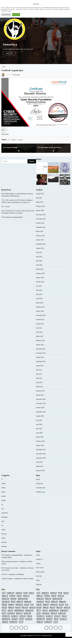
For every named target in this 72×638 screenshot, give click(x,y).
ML (4, 610)
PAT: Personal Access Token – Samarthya (13, 568)
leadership (4, 517)
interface (19, 604)
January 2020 (40, 445)
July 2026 (39, 198)
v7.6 (20, 621)
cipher (5, 595)
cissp (19, 595)
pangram (29, 610)
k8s (4, 607)
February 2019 (40, 470)
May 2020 (39, 428)
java (2, 508)
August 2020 (40, 416)
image (11, 604)
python (3, 538)
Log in (38, 479)
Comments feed (40, 487)
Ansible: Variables (28, 578)
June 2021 (39, 374)
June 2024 (39, 256)
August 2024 (40, 248)
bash (31, 593)
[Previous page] (2, 128)
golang (3, 500)
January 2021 (40, 395)
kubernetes (4, 513)
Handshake (20, 574)
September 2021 (41, 361)
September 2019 (41, 458)
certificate (13, 139)
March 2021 (39, 386)
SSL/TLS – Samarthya (8, 574)
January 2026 (40, 210)
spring (15, 619)
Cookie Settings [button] (6, 14)
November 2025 (41, 219)
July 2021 (39, 370)
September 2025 (41, 227)
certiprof (20, 139)
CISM (12, 595)
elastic (13, 598)
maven (32, 607)
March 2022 (39, 336)
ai (1, 479)
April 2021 (39, 382)
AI (4, 593)
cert (8, 139)
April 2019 (39, 462)
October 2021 (40, 357)
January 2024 (40, 277)
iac (2, 504)
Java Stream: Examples (10, 147)
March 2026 (39, 202)
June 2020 (39, 424)
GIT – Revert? (5, 206)
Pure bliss (39, 576)
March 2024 (39, 269)
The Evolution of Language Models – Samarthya (15, 555)
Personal (3, 534)
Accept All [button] (16, 14)
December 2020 (40, 399)
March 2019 (39, 466)
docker (3, 487)
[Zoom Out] (2, 132)
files (13, 601)
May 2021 (39, 378)
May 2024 (39, 261)
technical (4, 542)
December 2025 (40, 214)
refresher (6, 616)
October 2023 (40, 282)
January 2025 (40, 240)
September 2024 (41, 244)
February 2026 (40, 206)
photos (19, 613)
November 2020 (41, 403)
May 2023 (39, 294)
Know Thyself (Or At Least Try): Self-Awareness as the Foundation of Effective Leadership (17, 212)
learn (2, 521)
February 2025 (40, 235)
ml (2, 525)
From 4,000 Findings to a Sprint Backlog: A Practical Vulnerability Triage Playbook (17, 195)
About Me (9, 53)
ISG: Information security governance (49, 147)
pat (4, 613)
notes (10, 610)
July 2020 (39, 420)
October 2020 (40, 407)
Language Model (6, 557)
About (38, 555)
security (14, 616)
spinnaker (6, 619)
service (22, 616)
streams (28, 619)
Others (4, 66)
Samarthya (10, 44)
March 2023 (39, 303)
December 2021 (40, 349)
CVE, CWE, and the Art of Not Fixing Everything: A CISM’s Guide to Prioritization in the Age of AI (17, 201)
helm (4, 604)
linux (25, 607)
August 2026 (40, 193)
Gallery (38, 563)
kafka (11, 607)
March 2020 (39, 437)
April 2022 (39, 332)
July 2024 (39, 252)
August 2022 (40, 323)
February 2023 (40, 307)
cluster (26, 595)
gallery (3, 492)
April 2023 (39, 298)
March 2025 (39, 231)
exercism (5, 601)
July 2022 (39, 328)
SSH (21, 619)
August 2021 (40, 365)
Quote (38, 580)
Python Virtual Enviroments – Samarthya (13, 561)
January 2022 (40, 344)
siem (29, 616)
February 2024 (40, 273)
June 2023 (39, 290)
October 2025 (40, 223)
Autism (18, 593)
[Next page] (5, 128)
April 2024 (39, 265)
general (3, 496)
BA (25, 593)
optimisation (19, 610)
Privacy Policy (40, 572)
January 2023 (40, 311)
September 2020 (41, 412)
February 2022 (40, 340)
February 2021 (40, 391)
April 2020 (39, 433)
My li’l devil (39, 567)
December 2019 (40, 449)
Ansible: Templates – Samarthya (11, 578)
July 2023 (39, 286)
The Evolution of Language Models (12, 217)
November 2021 (41, 353)
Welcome (39, 584)
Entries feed (39, 483)
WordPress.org (40, 492)
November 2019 (41, 454)
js (32, 604)
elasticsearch (23, 598)
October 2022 (40, 319)
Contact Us (39, 559)
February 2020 (40, 441)
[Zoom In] (5, 132)
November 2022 (41, 315)
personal (11, 613)
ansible (3, 483)
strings (5, 621)
